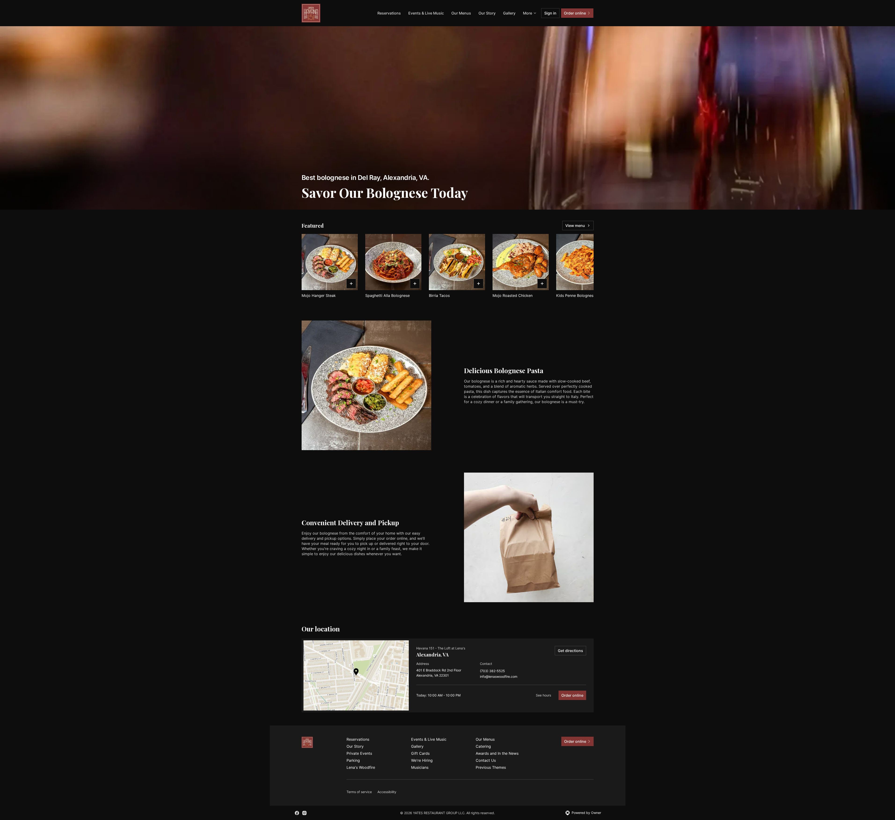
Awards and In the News (497, 753)
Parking (353, 760)
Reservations (389, 13)
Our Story (487, 13)
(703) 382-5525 (492, 671)
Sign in (550, 13)
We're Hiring (422, 760)
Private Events (359, 753)
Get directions (570, 650)
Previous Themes (491, 767)
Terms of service (359, 792)
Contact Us (486, 760)
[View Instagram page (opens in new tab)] (304, 813)
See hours (543, 695)
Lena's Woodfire (361, 767)
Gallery (509, 13)
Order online (572, 695)
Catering (483, 746)
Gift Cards (420, 753)
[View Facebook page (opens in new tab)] (297, 813)
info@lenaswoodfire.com (498, 676)
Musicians (419, 767)
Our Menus (461, 13)
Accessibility (386, 792)
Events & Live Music (426, 13)
